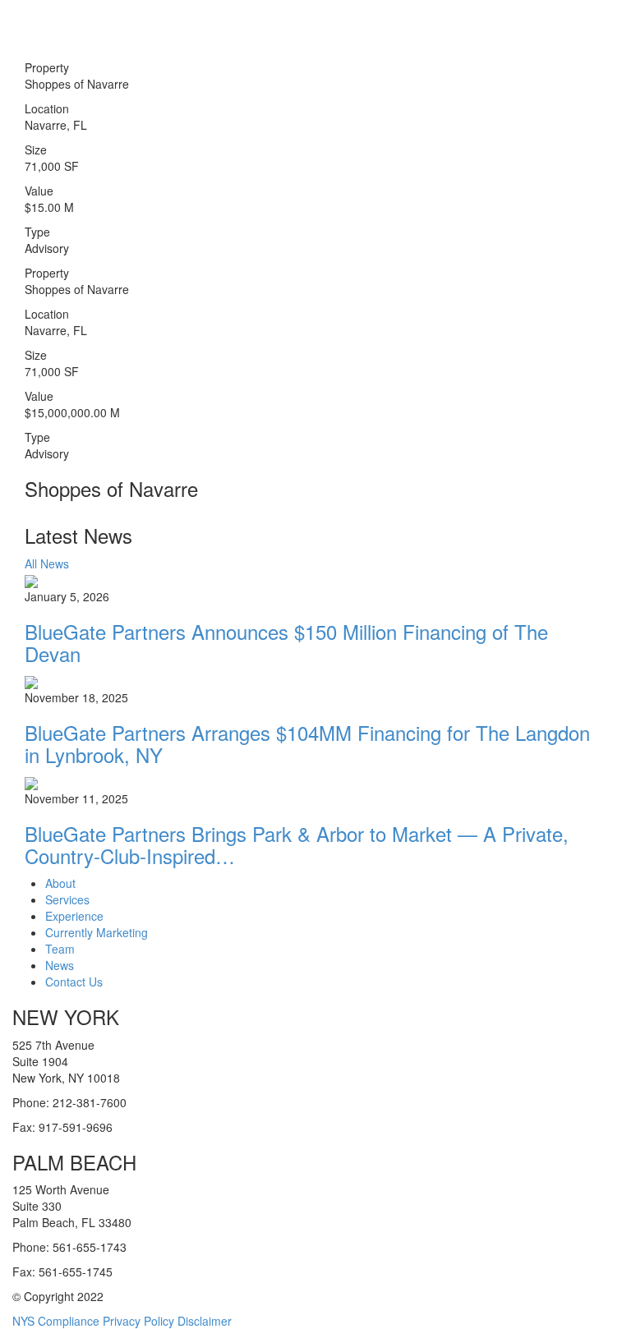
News (59, 965)
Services (67, 899)
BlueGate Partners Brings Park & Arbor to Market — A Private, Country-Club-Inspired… (297, 844)
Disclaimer (204, 1321)
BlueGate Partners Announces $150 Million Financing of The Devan (286, 642)
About (60, 883)
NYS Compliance (55, 1321)
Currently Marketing (96, 932)
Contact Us (74, 981)
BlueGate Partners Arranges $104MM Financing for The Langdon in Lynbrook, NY (307, 743)
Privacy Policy (138, 1321)
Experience (74, 916)
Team (60, 948)
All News (47, 563)
